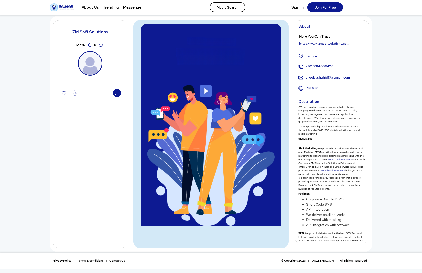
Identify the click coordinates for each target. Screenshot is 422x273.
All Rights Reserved (353, 260)
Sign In (297, 7)
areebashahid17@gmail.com (328, 77)
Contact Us (117, 260)
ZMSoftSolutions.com (340, 159)
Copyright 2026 (293, 260)
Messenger (133, 7)
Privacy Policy (61, 260)
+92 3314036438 (320, 66)
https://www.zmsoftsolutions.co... (324, 43)
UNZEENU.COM (323, 260)
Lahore (311, 56)
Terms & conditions (90, 260)
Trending (111, 7)
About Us (90, 7)
